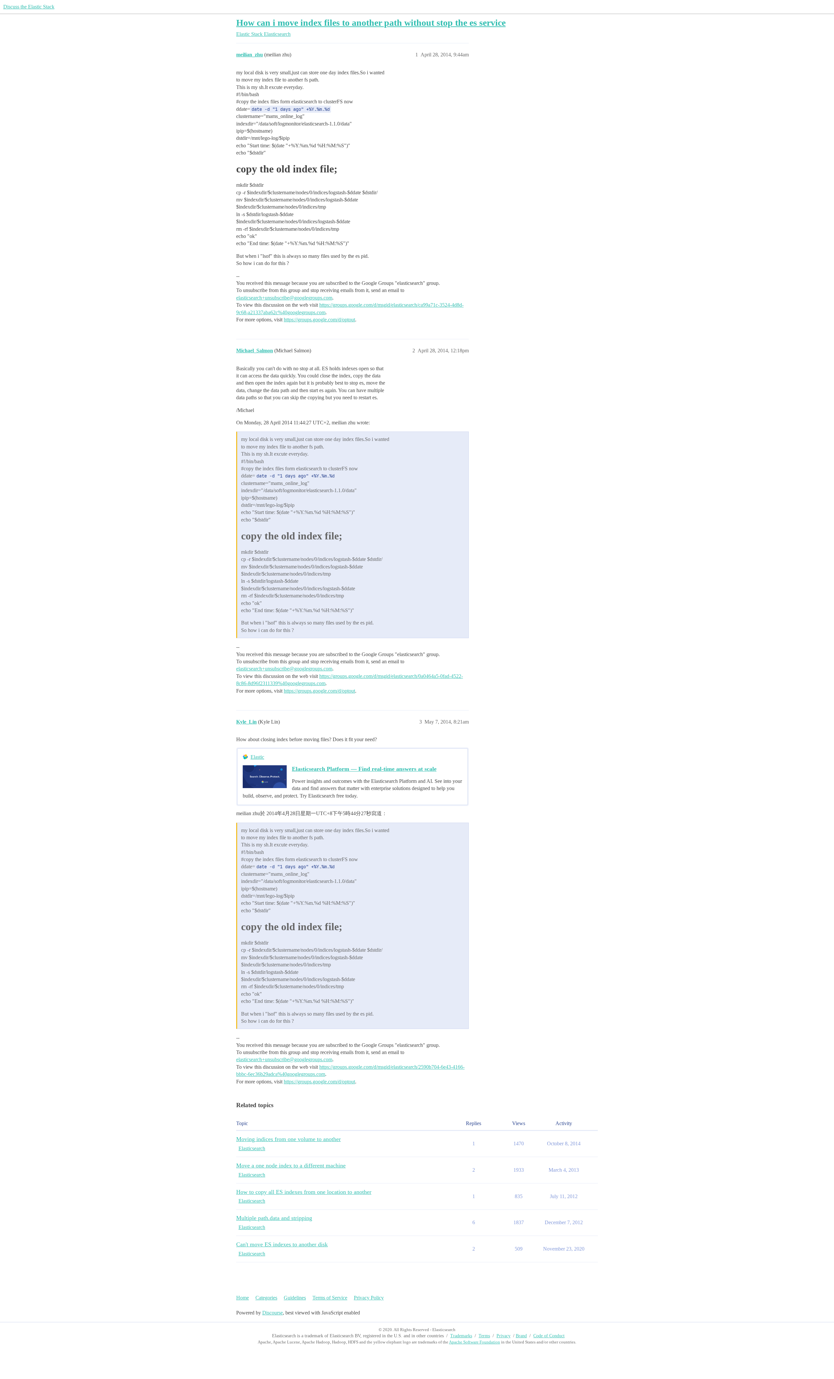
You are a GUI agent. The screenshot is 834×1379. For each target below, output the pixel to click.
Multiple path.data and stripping (274, 1218)
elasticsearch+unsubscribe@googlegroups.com (284, 298)
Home (242, 1297)
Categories (266, 1297)
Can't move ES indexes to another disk (282, 1244)
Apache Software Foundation (474, 1342)
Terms (484, 1335)
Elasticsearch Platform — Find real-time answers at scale (364, 769)
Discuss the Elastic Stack (28, 6)
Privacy (503, 1335)
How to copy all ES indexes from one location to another (303, 1192)
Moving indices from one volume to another (288, 1139)
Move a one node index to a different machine (291, 1165)
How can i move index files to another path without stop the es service (371, 23)
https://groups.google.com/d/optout (319, 319)
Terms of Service (329, 1297)
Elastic (257, 757)
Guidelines (295, 1297)
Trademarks (461, 1335)
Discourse (272, 1312)
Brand (521, 1335)
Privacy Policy (369, 1297)
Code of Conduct (549, 1335)
